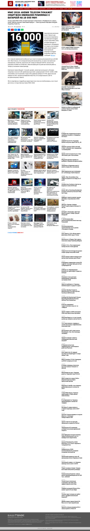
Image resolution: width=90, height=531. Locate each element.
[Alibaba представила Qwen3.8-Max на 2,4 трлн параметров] (40, 165)
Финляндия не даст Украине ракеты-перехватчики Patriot (71, 373)
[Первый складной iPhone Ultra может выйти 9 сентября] (14, 165)
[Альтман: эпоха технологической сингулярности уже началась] (27, 217)
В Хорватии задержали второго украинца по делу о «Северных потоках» (71, 135)
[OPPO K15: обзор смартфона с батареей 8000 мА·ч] (53, 217)
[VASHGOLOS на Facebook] (16, 5)
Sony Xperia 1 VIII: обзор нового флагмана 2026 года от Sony (71, 234)
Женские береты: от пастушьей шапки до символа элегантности (72, 318)
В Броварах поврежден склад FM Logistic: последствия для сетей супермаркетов (72, 264)
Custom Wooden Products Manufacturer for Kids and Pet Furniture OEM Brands (71, 291)
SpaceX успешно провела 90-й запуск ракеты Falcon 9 (71, 508)
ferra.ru (53, 55)
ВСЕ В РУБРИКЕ (16, 232)
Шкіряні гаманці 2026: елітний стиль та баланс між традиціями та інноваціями (71, 148)
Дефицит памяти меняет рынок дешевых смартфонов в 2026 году (71, 198)
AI (58, 8)
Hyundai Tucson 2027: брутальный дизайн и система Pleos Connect (71, 88)
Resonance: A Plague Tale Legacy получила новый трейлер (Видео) (72, 240)
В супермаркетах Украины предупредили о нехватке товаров (70, 401)
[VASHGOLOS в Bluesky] (28, 5)
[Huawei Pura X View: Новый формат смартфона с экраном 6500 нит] (72, 58)
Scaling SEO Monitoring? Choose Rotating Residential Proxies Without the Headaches (71, 298)
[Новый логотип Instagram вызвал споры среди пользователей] (27, 114)
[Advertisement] (33, 96)
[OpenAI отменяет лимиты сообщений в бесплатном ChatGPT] (40, 132)
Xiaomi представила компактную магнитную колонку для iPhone (72, 257)
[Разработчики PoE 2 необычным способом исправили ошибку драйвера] (14, 201)
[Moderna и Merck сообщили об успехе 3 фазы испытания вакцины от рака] (72, 99)
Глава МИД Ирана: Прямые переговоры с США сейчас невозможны (70, 394)
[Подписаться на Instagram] (73, 4)
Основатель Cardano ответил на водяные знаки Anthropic (71, 185)
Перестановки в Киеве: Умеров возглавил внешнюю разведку (71, 468)
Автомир (49, 8)
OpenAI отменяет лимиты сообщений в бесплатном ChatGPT (69, 339)
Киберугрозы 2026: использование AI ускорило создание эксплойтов (70, 450)
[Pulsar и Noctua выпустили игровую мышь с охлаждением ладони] (14, 217)
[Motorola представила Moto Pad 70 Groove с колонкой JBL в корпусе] (27, 182)
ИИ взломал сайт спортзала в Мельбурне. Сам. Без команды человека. (71, 332)
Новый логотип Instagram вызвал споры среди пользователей (72, 251)
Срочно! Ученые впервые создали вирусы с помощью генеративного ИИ (72, 416)
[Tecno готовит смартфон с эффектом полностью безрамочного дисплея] (40, 182)
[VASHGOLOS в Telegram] (22, 5)
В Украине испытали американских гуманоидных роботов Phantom (70, 346)
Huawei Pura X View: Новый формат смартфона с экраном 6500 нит (71, 68)
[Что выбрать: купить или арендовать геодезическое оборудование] (53, 201)
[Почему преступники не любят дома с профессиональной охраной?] (27, 165)
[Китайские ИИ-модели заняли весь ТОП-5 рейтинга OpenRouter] (27, 201)
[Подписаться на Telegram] (79, 4)
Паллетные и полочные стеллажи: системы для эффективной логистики (69, 482)
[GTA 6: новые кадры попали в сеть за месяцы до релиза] (72, 39)
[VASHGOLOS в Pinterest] (25, 5)
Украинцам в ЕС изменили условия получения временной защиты (71, 429)
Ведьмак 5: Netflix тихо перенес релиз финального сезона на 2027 (71, 387)
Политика (20, 8)
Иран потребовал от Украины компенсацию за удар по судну (71, 285)
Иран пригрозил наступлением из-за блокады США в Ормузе (71, 172)
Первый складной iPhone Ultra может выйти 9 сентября (71, 489)
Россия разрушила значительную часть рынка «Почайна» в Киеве (70, 227)
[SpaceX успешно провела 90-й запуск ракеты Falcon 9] (53, 165)
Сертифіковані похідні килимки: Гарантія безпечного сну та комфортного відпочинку (71, 436)
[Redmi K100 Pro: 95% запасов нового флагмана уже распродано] (72, 19)
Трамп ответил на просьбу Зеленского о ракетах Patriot (70, 422)
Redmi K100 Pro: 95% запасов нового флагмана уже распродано (71, 28)
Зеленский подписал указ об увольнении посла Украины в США (72, 457)
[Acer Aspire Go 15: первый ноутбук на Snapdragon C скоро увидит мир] (14, 149)
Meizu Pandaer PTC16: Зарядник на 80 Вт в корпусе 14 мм (71, 360)
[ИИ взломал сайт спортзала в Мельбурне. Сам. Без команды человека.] (27, 132)
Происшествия (34, 8)
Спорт (65, 8)
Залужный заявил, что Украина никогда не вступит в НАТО (71, 463)
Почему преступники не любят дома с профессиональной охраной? (71, 495)
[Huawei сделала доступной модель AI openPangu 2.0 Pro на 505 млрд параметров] (14, 182)
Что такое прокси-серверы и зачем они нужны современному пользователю (71, 324)
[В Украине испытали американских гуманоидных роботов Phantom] (53, 132)
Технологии (42, 8)
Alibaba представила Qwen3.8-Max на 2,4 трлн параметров (71, 502)
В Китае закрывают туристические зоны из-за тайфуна (70, 306)
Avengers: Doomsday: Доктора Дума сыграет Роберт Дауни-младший (71, 213)
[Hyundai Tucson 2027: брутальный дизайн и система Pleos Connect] (72, 78)
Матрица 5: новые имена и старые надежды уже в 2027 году (70, 408)
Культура (54, 8)
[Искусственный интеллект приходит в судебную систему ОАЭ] (40, 201)
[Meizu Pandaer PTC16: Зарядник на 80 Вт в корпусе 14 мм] (27, 149)
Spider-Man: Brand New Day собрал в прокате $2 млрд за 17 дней (71, 178)
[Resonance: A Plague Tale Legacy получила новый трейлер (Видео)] (14, 114)
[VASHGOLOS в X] (19, 5)
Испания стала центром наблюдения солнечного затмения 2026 (69, 278)
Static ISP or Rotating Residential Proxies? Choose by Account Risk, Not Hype (72, 191)
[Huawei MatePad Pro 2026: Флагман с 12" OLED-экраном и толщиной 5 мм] (40, 149)
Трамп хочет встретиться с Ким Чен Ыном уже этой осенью (71, 154)
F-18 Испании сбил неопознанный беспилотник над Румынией (71, 220)
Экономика (27, 8)
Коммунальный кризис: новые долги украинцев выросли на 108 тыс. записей (72, 475)
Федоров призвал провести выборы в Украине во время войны (72, 160)
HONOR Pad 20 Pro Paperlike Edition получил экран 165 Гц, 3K (71, 141)
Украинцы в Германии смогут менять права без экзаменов (70, 166)
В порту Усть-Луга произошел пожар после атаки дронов (71, 245)
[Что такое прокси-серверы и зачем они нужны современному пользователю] (14, 132)
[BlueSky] (9, 30)
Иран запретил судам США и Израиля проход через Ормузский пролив (70, 379)
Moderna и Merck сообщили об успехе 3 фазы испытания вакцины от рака (71, 108)
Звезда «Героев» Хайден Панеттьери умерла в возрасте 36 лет (71, 206)
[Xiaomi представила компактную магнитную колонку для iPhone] (40, 114)
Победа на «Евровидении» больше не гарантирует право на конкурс (72, 271)
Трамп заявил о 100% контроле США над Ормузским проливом (71, 312)
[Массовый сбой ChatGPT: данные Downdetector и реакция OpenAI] (40, 217)
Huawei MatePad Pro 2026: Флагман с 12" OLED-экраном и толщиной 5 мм (71, 443)
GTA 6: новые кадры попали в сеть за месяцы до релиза (70, 48)
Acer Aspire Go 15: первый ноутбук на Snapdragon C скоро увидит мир (71, 353)
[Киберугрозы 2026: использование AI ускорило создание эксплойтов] (53, 149)
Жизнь (61, 8)
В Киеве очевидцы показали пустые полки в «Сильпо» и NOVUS (70, 366)
